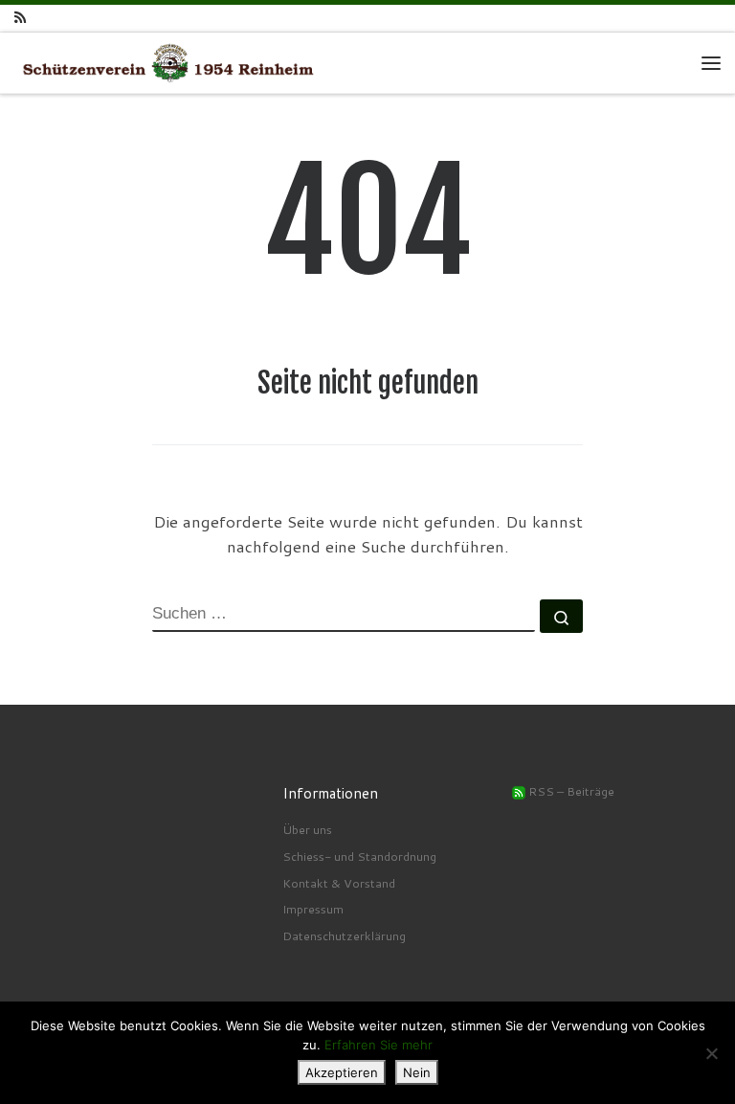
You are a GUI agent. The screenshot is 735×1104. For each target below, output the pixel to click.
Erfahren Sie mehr (378, 1044)
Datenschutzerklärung (344, 935)
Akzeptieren (341, 1072)
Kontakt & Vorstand (338, 882)
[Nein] (711, 1053)
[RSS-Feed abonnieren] (20, 18)
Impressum (313, 908)
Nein (417, 1072)
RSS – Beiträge (569, 791)
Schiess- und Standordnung (359, 856)
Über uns (307, 829)
